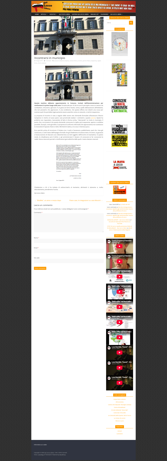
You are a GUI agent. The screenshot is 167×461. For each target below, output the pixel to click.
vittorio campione (42, 63)
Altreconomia (120, 402)
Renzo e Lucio (120, 421)
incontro (80, 60)
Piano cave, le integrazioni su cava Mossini (86, 200)
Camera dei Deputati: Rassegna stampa (119, 404)
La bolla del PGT (125, 204)
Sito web (36, 258)
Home (37, 14)
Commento (38, 212)
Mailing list (95, 14)
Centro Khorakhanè (119, 407)
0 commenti (48, 60)
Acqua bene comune (120, 399)
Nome (36, 238)
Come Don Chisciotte (120, 413)
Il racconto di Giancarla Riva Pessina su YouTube (120, 221)
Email (36, 248)
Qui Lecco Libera (115, 14)
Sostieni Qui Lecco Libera (80, 14)
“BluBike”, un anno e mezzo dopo (48, 200)
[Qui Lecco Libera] (83, 2)
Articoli (43, 14)
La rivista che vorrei (119, 418)
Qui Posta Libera (64, 14)
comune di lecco (73, 60)
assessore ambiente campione (61, 60)
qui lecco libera (86, 60)
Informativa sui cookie (40, 445)
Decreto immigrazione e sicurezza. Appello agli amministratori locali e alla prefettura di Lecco (119, 209)
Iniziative (53, 14)
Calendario (104, 14)
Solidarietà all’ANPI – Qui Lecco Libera (118, 220)
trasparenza (94, 60)
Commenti (120, 434)
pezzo (93, 118)
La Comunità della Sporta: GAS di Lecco (119, 415)
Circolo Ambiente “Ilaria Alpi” (119, 410)
